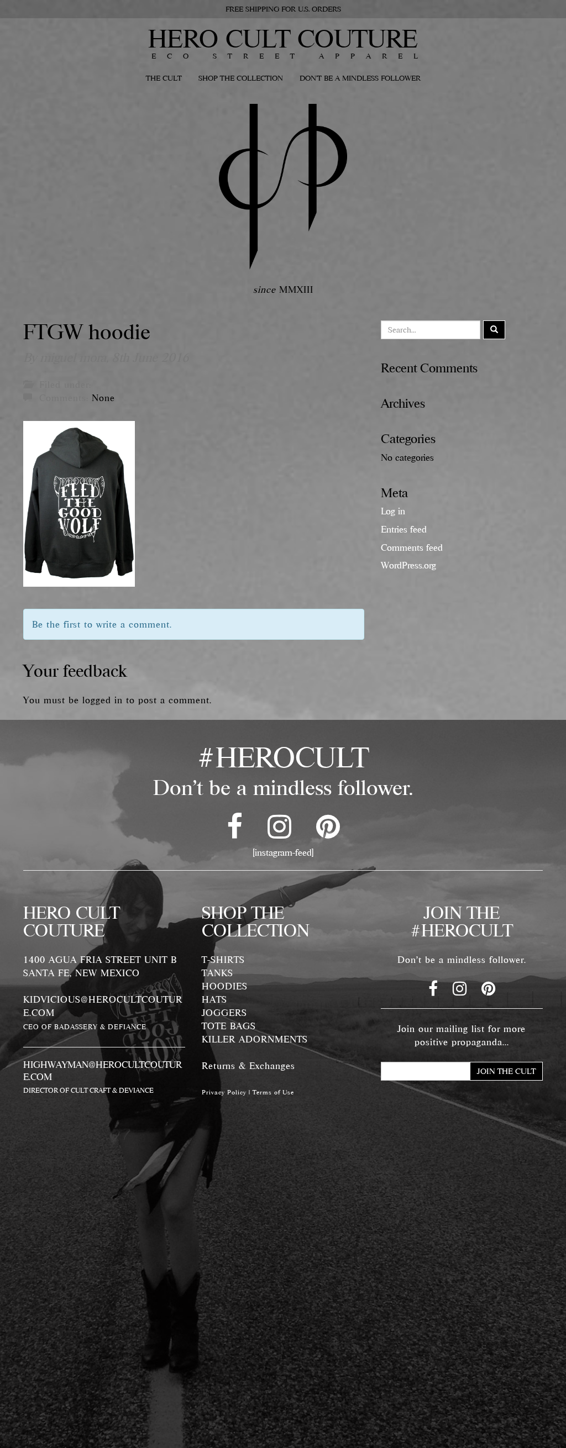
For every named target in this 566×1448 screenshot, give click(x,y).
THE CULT (164, 77)
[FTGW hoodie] (79, 503)
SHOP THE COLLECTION (240, 77)
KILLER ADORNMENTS (255, 1039)
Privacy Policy (224, 1092)
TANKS (217, 973)
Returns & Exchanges (248, 1066)
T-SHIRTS (223, 960)
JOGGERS (224, 1013)
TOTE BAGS (229, 1026)
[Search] (494, 329)
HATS (214, 999)
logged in (102, 700)
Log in (393, 511)
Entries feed (404, 529)
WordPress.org (408, 565)
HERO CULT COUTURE (283, 38)
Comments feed (412, 547)
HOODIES (225, 986)
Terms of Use (273, 1092)
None (103, 398)
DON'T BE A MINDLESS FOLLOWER (360, 77)
